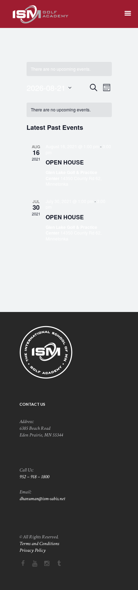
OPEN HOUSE (65, 162)
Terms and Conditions (39, 543)
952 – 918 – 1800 (34, 477)
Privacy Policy (32, 550)
